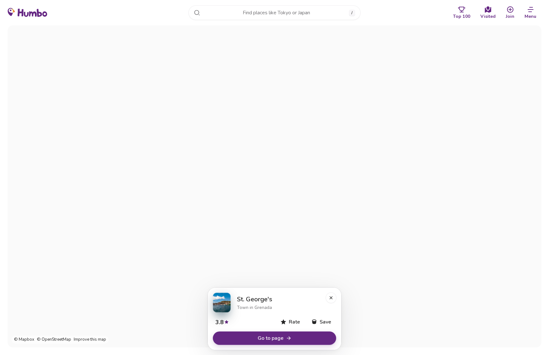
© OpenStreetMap (54, 339)
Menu (530, 16)
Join (510, 16)
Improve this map (90, 339)
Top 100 (461, 16)
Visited (488, 16)
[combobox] (274, 13)
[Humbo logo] (27, 12)
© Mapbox (24, 339)
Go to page (270, 338)
